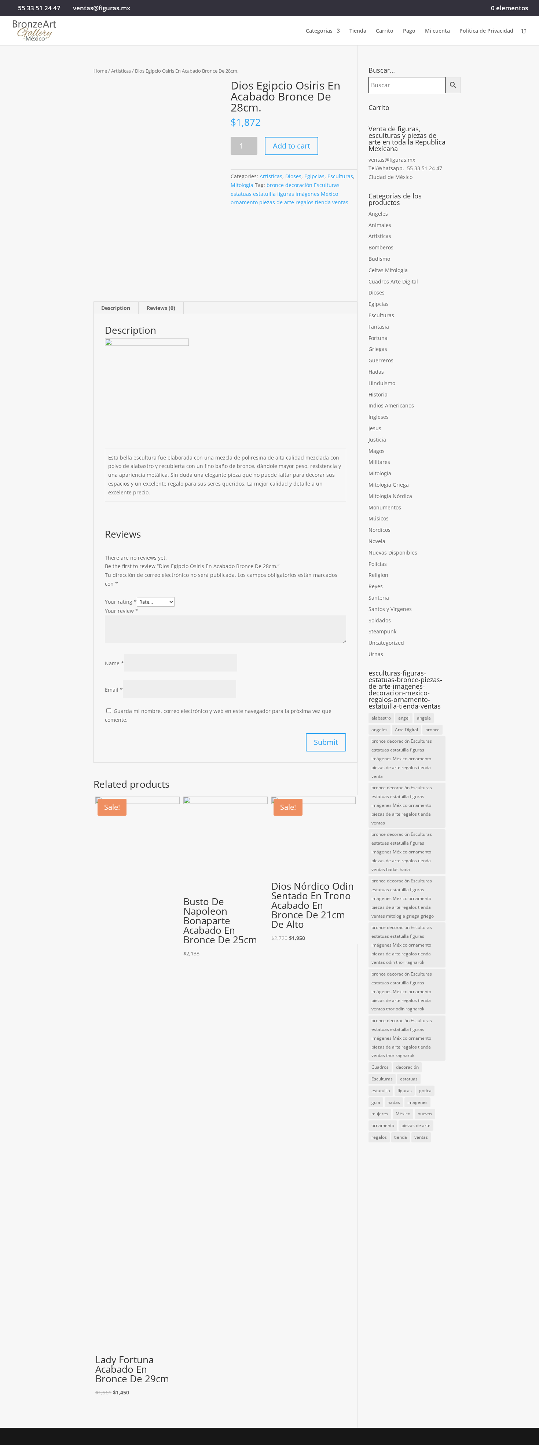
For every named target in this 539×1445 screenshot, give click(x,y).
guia (375, 1102)
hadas (394, 1102)
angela (424, 718)
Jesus (374, 428)
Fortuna (378, 337)
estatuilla (380, 1090)
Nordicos (379, 529)
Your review (121, 610)
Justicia (377, 439)
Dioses (293, 176)
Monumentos (384, 507)
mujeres (379, 1114)
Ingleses (378, 416)
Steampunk (382, 631)
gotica (425, 1090)
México (403, 1114)
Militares (379, 461)
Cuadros (380, 1067)
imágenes (417, 1102)
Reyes (375, 586)
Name (114, 663)
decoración (407, 1067)
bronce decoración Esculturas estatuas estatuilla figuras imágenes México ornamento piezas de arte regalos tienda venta (401, 758)
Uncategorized (386, 642)
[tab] (116, 308)
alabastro (381, 718)
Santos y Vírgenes (390, 609)
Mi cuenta (437, 31)
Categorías (319, 31)
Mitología (242, 185)
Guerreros (380, 360)
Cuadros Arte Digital (393, 281)
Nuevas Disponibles (392, 552)
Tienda (357, 31)
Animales (379, 225)
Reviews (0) (161, 307)
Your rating (121, 601)
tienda (400, 1137)
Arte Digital (406, 730)
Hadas (376, 371)
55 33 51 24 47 (39, 8)
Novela (376, 541)
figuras (404, 1090)
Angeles (378, 213)
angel (404, 718)
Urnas (375, 654)
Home (100, 70)
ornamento (382, 1125)
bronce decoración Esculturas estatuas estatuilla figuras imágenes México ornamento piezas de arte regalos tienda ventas (289, 194)
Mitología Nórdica (390, 496)
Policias (377, 563)
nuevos (425, 1114)
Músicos (378, 518)
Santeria (378, 597)
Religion (378, 574)
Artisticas (121, 70)
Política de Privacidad (486, 31)
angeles (379, 730)
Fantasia (378, 326)
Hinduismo (381, 383)
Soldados (379, 620)
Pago (409, 31)
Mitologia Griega (388, 484)
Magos (376, 450)
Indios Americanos (391, 405)
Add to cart (291, 146)
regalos (379, 1137)
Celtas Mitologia (388, 270)
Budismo (379, 258)
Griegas (377, 348)
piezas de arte (416, 1125)
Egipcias (314, 176)
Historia (378, 394)
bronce (432, 730)
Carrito (384, 31)
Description (115, 307)
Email (114, 689)
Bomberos (380, 247)
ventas (421, 1137)
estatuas (409, 1079)
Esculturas (340, 176)
